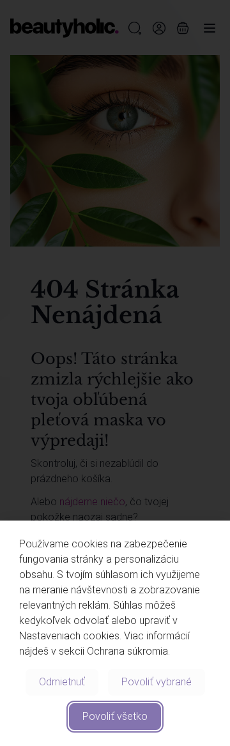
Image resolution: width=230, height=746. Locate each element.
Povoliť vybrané (156, 682)
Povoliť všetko (115, 716)
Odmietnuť (62, 682)
